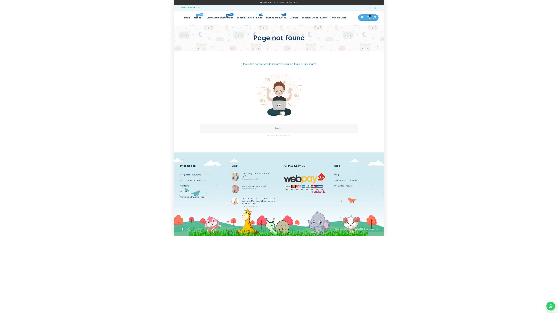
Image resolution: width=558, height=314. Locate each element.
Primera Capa (338, 17)
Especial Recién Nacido (249, 16)
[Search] (374, 18)
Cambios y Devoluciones (192, 197)
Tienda (198, 16)
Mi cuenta (184, 191)
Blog (336, 174)
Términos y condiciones (345, 180)
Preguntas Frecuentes (190, 174)
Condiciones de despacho (192, 180)
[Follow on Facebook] (369, 8)
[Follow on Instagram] (375, 8)
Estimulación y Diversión (220, 16)
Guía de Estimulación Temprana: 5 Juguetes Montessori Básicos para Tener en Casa (258, 202)
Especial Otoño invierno (315, 17)
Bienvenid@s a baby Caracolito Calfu (257, 176)
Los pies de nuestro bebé (254, 187)
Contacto (184, 185)
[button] (550, 306)
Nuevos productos (276, 16)
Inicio (187, 17)
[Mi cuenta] (362, 18)
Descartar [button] (381, 2)
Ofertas (294, 17)
